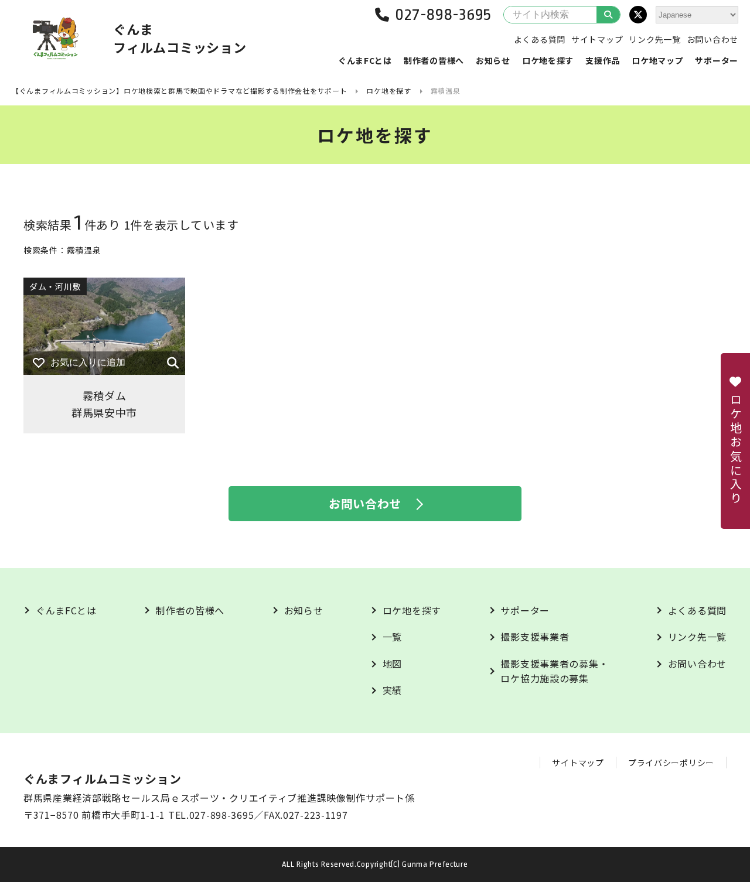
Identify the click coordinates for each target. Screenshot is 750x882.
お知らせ (493, 60)
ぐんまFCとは (365, 60)
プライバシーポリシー (671, 762)
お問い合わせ (712, 39)
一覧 (392, 637)
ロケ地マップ (657, 60)
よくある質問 (539, 39)
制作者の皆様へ (434, 60)
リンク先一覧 (654, 39)
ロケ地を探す (548, 60)
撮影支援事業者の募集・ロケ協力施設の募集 (554, 671)
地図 (392, 664)
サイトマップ (597, 39)
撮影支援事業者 (534, 637)
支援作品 (602, 60)
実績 (392, 690)
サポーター (716, 60)
